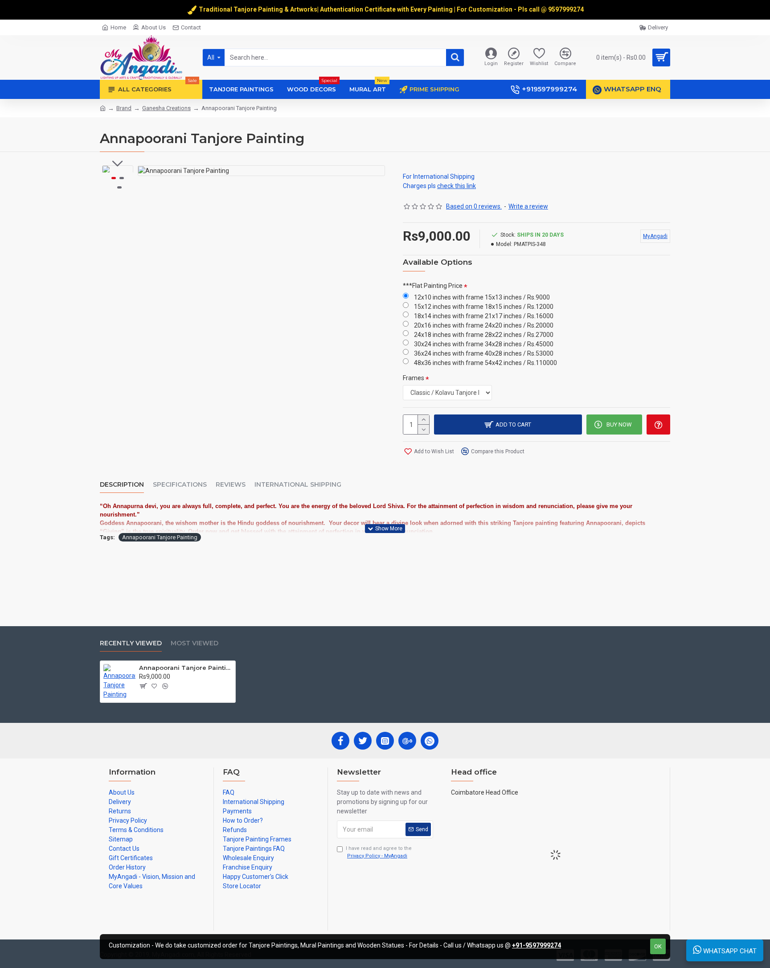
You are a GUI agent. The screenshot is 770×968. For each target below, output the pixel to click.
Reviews (231, 484)
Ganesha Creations (166, 108)
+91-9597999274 (536, 945)
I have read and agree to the (379, 852)
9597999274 (566, 9)
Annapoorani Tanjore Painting (159, 537)
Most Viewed (194, 643)
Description (122, 484)
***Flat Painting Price (433, 285)
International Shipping (297, 484)
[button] (118, 163)
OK (658, 946)
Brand (123, 108)
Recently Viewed (131, 643)
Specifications (180, 484)
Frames (413, 377)
